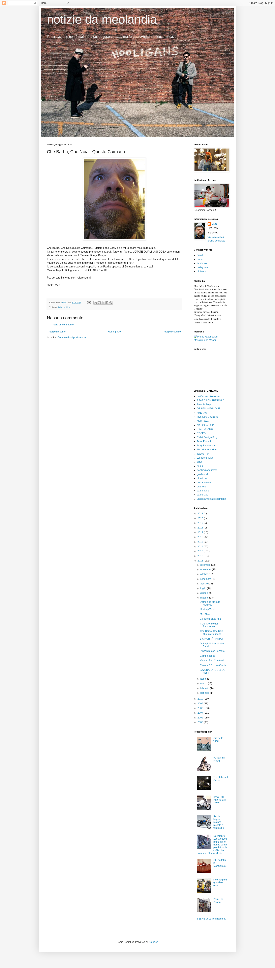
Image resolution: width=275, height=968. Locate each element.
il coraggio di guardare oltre (220, 882)
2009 (200, 703)
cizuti (200, 461)
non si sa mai (204, 482)
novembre (206, 569)
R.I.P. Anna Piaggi (219, 759)
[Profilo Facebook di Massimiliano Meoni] (211, 340)
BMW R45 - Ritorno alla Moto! (219, 800)
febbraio (205, 688)
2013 (200, 551)
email (200, 255)
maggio (204, 597)
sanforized (202, 494)
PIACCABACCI (205, 429)
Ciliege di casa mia (210, 618)
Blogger (153, 942)
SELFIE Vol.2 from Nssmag (211, 918)
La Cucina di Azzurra (208, 396)
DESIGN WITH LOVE (208, 408)
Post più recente (57, 331)
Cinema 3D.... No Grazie (213, 665)
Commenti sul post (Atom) (72, 337)
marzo (204, 683)
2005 (200, 722)
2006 (200, 717)
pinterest (201, 271)
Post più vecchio (172, 331)
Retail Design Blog (207, 437)
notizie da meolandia (102, 19)
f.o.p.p (200, 466)
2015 (200, 542)
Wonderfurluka (205, 457)
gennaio (205, 692)
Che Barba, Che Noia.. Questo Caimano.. (212, 632)
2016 (200, 537)
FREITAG (202, 412)
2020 (200, 518)
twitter (200, 259)
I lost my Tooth (207, 609)
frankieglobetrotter (207, 470)
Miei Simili (205, 614)
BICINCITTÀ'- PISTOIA (212, 638)
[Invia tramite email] (95, 303)
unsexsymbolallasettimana (211, 498)
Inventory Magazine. (208, 416)
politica (67, 307)
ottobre (204, 574)
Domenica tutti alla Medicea (210, 603)
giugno (204, 593)
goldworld (202, 474)
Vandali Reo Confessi (212, 660)
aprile (203, 678)
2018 (200, 527)
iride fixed (202, 478)
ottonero (201, 486)
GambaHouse (207, 655)
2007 (200, 712)
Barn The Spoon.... (218, 900)
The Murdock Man (207, 449)
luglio (203, 588)
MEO (214, 224)
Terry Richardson (206, 445)
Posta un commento (63, 324)
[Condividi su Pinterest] (111, 303)
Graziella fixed (218, 739)
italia (60, 307)
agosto (204, 583)
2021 (200, 513)
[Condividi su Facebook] (107, 303)
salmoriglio (203, 490)
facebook (202, 263)
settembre (206, 579)
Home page (114, 331)
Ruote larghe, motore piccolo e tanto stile (218, 822)
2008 (200, 708)
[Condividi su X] (103, 303)
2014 (200, 546)
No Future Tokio (205, 425)
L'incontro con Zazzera (212, 651)
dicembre (205, 564)
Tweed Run (203, 453)
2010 (200, 698)
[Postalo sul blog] (99, 303)
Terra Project (204, 441)
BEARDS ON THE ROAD (210, 400)
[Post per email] (88, 302)
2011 (200, 560)
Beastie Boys (204, 404)
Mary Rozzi (203, 420)
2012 (200, 556)
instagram (202, 267)
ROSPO (201, 433)
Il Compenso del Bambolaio (209, 625)
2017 (200, 532)
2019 (200, 523)
